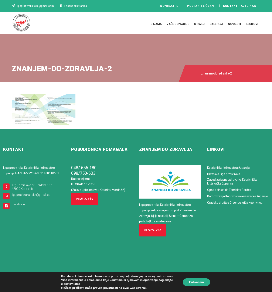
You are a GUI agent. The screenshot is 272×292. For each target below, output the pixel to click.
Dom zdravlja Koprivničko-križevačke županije (237, 196)
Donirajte (169, 5)
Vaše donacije (178, 24)
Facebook (18, 204)
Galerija (216, 24)
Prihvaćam (196, 282)
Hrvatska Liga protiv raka (223, 174)
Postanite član (201, 5)
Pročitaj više (84, 199)
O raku (199, 24)
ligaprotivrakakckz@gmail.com (32, 194)
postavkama (72, 284)
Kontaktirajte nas (240, 5)
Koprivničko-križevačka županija (228, 167)
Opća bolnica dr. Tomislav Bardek (229, 190)
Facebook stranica (75, 5)
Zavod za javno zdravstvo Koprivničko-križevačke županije (233, 181)
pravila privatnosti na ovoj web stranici (119, 288)
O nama (156, 24)
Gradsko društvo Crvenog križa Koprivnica (234, 202)
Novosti (234, 24)
